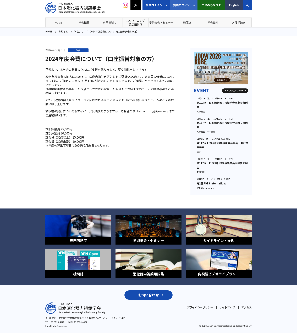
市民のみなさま (211, 5)
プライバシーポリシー (200, 307)
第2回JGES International (212, 183)
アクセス (246, 307)
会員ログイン (154, 5)
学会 (78, 50)
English (234, 5)
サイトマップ (227, 307)
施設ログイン (181, 5)
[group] (221, 68)
